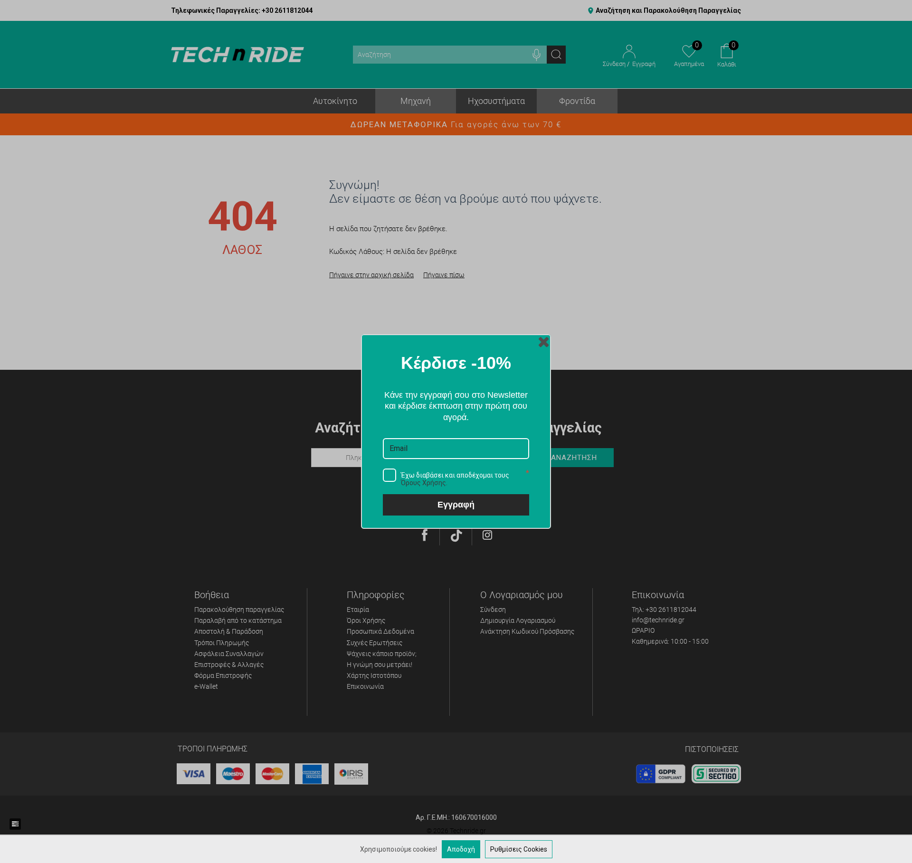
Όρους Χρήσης (423, 483)
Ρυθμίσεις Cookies (518, 849)
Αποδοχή (461, 849)
